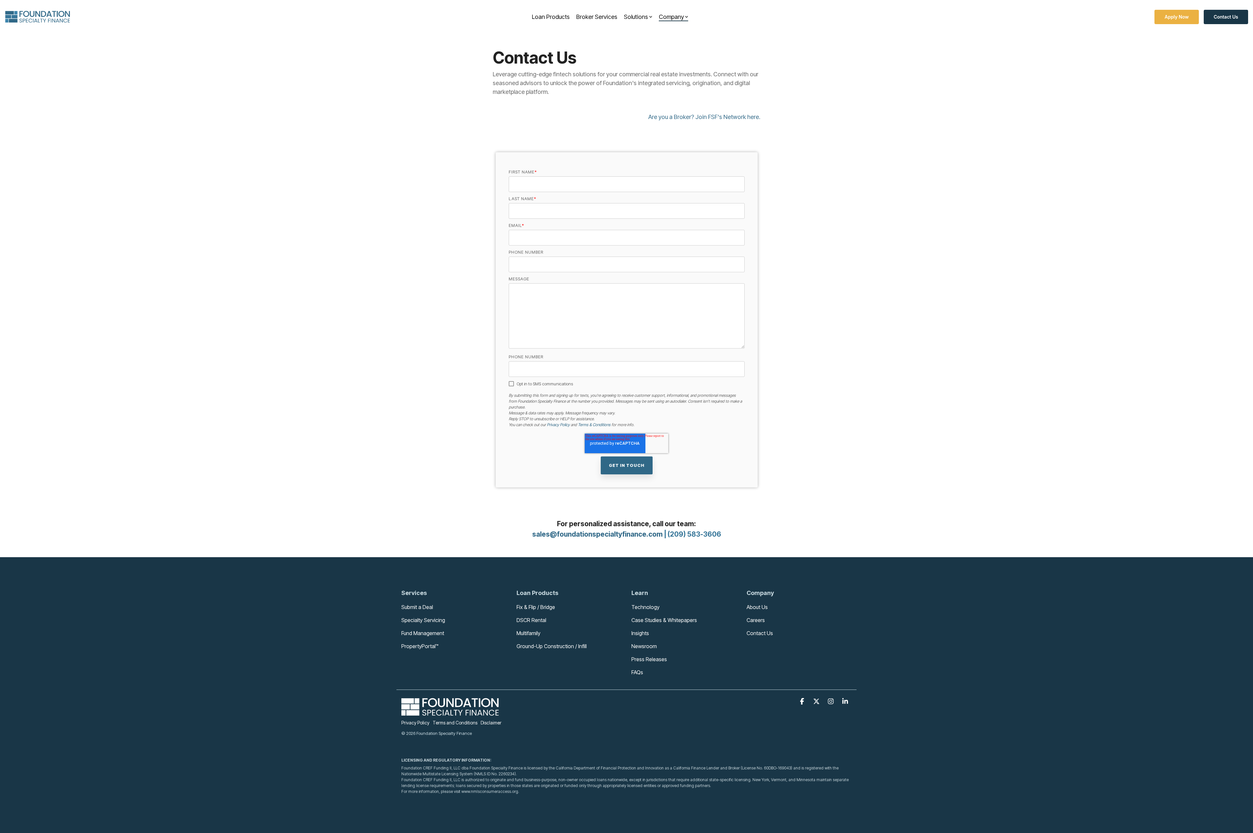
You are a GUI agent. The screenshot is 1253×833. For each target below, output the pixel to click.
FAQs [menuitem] (637, 672)
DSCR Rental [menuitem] (531, 620)
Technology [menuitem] (645, 607)
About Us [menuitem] (757, 607)
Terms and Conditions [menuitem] (455, 722)
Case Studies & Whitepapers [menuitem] (664, 620)
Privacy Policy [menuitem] (415, 722)
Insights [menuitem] (640, 633)
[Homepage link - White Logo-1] (450, 712)
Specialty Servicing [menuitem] (423, 620)
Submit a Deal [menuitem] (417, 607)
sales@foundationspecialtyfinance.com (597, 534)
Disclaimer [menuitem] (491, 722)
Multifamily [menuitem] (528, 633)
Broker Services (596, 16)
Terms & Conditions (594, 424)
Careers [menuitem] (756, 620)
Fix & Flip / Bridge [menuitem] (536, 607)
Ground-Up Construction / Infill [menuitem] (552, 646)
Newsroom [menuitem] (644, 646)
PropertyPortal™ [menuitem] (420, 646)
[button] (802, 701)
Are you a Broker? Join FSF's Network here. (704, 116)
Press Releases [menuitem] (649, 659)
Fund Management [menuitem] (422, 633)
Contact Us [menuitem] (760, 633)
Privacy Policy (558, 424)
